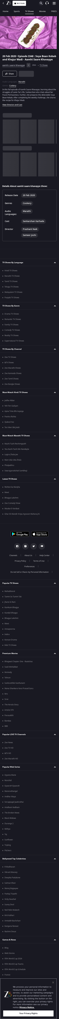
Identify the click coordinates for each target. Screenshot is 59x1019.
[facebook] (16, 550)
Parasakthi (9, 719)
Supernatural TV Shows (14, 345)
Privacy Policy (19, 565)
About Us (27, 559)
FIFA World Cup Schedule (15, 973)
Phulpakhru (9, 469)
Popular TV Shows (10, 587)
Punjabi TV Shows (12, 301)
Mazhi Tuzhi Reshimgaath (15, 448)
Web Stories (10, 957)
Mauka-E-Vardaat (12, 512)
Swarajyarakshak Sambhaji (16, 475)
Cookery (12, 87)
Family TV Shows (11, 329)
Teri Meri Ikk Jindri (12, 431)
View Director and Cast (12, 107)
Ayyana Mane (10, 779)
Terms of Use (37, 565)
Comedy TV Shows (12, 334)
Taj (6, 838)
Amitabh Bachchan (12, 925)
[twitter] (32, 550)
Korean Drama (11, 644)
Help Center (43, 559)
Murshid (8, 784)
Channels (12, 559)
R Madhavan (10, 871)
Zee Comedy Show (12, 507)
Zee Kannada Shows (13, 377)
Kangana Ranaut (11, 930)
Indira (7, 638)
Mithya (7, 833)
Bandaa (8, 725)
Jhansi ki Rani (10, 606)
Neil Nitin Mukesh (12, 914)
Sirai (6, 703)
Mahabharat (10, 595)
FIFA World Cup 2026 (13, 962)
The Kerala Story (11, 708)
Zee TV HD (9, 752)
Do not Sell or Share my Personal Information (28, 576)
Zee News (9, 746)
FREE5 (54, 11)
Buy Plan (21, 3)
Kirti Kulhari (9, 919)
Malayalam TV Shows (13, 296)
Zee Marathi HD (11, 763)
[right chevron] (6, 134)
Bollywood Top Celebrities (14, 863)
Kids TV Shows (10, 649)
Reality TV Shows (12, 339)
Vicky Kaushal (10, 903)
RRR (6, 730)
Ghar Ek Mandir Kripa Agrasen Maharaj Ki (22, 518)
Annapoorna (10, 633)
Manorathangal (11, 795)
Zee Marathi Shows (13, 372)
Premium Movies (10, 657)
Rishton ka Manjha (12, 491)
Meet (7, 496)
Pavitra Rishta (10, 420)
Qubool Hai (9, 426)
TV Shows (29, 11)
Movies (42, 11)
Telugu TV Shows (12, 291)
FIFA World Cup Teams (14, 968)
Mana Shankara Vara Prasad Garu (19, 692)
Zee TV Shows (10, 361)
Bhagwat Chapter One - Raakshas (19, 665)
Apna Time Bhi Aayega (14, 415)
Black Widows (10, 822)
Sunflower (9, 844)
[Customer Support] (47, 3)
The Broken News (12, 817)
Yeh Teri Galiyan (11, 410)
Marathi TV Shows (12, 280)
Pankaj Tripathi (11, 898)
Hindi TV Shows (11, 274)
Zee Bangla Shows (12, 388)
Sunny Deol (9, 908)
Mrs (6, 698)
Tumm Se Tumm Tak (13, 601)
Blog (6, 952)
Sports (17, 11)
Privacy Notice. (27, 1007)
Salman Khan (10, 887)
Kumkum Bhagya (12, 611)
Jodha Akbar (10, 404)
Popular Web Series (11, 771)
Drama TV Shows (12, 318)
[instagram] (24, 550)
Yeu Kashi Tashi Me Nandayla (17, 453)
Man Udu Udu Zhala (13, 464)
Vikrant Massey (11, 876)
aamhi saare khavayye (13, 67)
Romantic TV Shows (13, 323)
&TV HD (8, 757)
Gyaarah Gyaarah (12, 790)
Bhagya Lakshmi (11, 502)
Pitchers (8, 854)
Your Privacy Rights (28, 1013)
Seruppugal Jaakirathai (14, 806)
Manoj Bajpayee (11, 892)
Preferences (28, 570)
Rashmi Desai (10, 935)
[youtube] (41, 550)
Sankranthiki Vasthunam (15, 687)
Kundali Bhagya (11, 617)
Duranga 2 (9, 827)
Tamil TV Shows (11, 285)
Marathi (21, 84)
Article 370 (9, 714)
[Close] (53, 982)
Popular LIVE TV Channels (14, 738)
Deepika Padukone (12, 881)
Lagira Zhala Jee (11, 458)
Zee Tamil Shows (12, 383)
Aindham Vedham (12, 811)
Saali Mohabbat (11, 671)
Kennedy (8, 676)
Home (5, 11)
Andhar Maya (10, 800)
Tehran (7, 682)
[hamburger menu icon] (54, 3)
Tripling (8, 849)
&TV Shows (9, 366)
